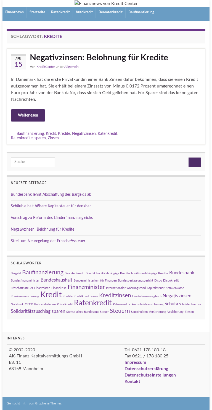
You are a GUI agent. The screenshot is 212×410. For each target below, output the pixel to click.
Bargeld (16, 273)
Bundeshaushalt (56, 280)
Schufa (171, 304)
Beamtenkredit (111, 12)
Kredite (64, 133)
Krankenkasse (175, 288)
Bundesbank (181, 273)
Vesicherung (175, 311)
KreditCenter (45, 66)
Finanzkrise (59, 288)
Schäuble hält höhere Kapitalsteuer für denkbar (51, 206)
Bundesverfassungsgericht (135, 280)
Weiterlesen (28, 115)
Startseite (37, 12)
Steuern (120, 311)
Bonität (90, 273)
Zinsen (53, 138)
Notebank (17, 304)
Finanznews (14, 12)
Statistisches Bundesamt (82, 311)
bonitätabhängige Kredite (113, 273)
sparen (40, 138)
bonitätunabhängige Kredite (149, 273)
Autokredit (84, 12)
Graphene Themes (48, 403)
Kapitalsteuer (156, 288)
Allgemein (71, 66)
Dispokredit (171, 280)
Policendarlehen (45, 304)
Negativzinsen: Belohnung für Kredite (99, 58)
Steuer (104, 311)
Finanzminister (86, 287)
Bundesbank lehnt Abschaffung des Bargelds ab (51, 195)
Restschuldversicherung (147, 304)
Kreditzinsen (115, 295)
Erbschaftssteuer (22, 288)
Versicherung (157, 311)
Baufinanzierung (141, 12)
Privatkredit (65, 304)
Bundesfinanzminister (25, 280)
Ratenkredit (60, 12)
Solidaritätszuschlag (31, 311)
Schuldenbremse (190, 304)
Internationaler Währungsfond (126, 288)
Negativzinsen (84, 133)
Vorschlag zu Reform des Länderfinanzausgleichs (52, 218)
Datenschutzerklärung (146, 369)
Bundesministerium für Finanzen (95, 280)
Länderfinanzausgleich (146, 296)
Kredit (51, 133)
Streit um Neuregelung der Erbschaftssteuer (48, 241)
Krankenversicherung (25, 296)
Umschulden (139, 311)
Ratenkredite (22, 138)
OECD (29, 304)
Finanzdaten (42, 288)
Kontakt (132, 381)
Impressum (135, 362)
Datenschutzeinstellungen (150, 375)
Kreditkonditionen (86, 296)
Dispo (158, 280)
